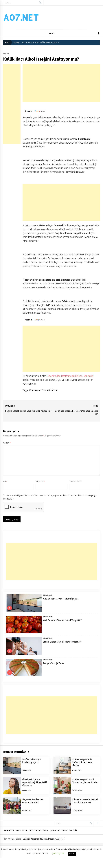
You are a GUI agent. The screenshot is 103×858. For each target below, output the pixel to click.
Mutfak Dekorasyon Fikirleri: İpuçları (61, 598)
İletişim (73, 830)
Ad (5, 481)
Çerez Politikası (58, 830)
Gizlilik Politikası (39, 830)
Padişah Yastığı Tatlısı (54, 663)
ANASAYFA (9, 830)
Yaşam (6, 54)
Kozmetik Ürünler (49, 390)
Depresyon (35, 390)
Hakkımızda (21, 830)
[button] (99, 33)
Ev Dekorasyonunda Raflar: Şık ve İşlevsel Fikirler (82, 762)
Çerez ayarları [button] (58, 853)
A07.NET (60, 839)
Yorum (7, 443)
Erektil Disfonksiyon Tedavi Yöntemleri (62, 642)
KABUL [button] (72, 854)
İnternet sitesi (75, 481)
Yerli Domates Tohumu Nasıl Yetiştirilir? (62, 620)
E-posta (40, 481)
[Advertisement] (12, 104)
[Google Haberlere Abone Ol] (35, 111)
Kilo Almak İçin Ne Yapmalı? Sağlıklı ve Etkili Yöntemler (34, 782)
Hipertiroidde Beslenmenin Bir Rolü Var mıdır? (70, 376)
